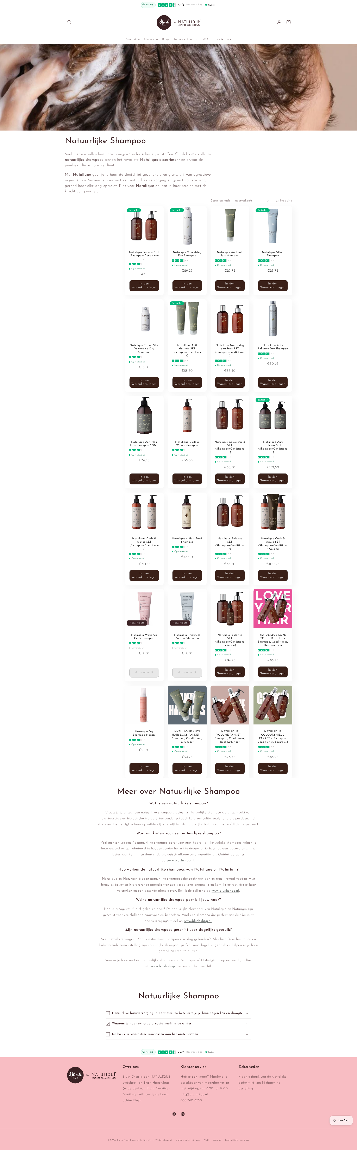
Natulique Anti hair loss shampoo (230, 254)
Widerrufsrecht (163, 1140)
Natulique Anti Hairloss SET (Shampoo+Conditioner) (187, 350)
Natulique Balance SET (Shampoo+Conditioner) (230, 543)
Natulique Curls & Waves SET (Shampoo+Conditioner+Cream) (272, 543)
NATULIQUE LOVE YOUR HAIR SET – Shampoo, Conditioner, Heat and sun (273, 640)
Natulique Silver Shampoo (273, 254)
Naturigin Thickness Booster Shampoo (187, 637)
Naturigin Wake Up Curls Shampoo (144, 637)
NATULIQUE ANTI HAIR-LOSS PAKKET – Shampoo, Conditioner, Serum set (187, 736)
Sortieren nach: (220, 200)
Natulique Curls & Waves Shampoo (187, 443)
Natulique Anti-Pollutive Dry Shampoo (273, 347)
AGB (206, 1140)
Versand (217, 1140)
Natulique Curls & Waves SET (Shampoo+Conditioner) (144, 543)
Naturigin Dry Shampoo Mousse (144, 733)
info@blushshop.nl (194, 1094)
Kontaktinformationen (237, 1140)
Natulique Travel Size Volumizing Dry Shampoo (144, 349)
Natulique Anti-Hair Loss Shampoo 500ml (144, 443)
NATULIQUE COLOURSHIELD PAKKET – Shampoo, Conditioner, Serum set (273, 736)
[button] (69, 22)
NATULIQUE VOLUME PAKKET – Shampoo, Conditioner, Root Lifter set (230, 736)
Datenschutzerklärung (188, 1140)
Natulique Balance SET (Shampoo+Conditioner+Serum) (230, 640)
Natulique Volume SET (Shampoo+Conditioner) (144, 256)
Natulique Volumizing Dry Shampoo (187, 254)
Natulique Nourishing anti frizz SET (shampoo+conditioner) (230, 350)
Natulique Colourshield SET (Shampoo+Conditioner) (230, 447)
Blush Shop (123, 1140)
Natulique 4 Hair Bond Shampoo (187, 540)
